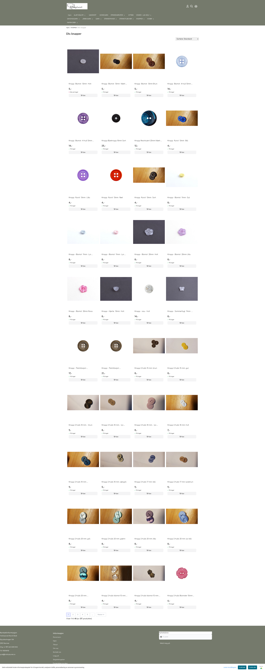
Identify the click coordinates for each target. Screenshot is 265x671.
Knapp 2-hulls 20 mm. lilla (145, 539)
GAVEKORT (92, 15)
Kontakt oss (57, 652)
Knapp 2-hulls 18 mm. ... (78, 482)
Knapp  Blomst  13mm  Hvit (80, 84)
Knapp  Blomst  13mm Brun (146, 84)
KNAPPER (74, 27)
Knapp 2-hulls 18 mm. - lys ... (113, 425)
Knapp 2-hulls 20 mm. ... (78, 596)
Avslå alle (242, 667)
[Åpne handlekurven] (196, 6)
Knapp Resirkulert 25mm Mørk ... (148, 141)
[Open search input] (191, 6)
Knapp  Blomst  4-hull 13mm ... (179, 84)
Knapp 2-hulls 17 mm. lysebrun (180, 482)
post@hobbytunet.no (7, 654)
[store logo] (77, 6)
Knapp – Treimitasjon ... (78, 368)
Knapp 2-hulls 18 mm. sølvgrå (114, 482)
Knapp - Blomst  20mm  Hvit (146, 254)
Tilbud (55, 644)
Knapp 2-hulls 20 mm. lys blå (179, 539)
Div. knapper (82, 27)
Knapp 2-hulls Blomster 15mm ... (180, 596)
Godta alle (252, 667)
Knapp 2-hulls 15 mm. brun (146, 368)
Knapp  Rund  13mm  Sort (145, 197)
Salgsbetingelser (59, 659)
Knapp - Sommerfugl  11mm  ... (179, 311)
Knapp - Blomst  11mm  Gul (178, 197)
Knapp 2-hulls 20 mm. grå (79, 539)
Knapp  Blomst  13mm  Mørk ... (114, 84)
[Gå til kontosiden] (188, 6)
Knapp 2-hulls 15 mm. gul (178, 368)
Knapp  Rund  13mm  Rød (112, 197)
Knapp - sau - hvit (142, 311)
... (92, 614)
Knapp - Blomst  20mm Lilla (178, 254)
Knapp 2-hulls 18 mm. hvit (178, 425)
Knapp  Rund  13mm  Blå (177, 141)
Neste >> (101, 614)
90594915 (6, 651)
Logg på (56, 656)
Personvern (57, 637)
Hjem (68, 27)
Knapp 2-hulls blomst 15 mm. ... (114, 596)
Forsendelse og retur (60, 663)
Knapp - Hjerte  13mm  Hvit (113, 311)
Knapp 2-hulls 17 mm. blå (145, 482)
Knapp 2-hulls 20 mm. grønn (113, 539)
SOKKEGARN (104, 15)
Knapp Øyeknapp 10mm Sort (114, 141)
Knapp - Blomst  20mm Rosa (81, 311)
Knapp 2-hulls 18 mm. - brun (80, 425)
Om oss (55, 648)
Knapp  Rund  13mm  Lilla (79, 197)
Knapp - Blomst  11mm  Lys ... (81, 254)
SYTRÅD (131, 15)
